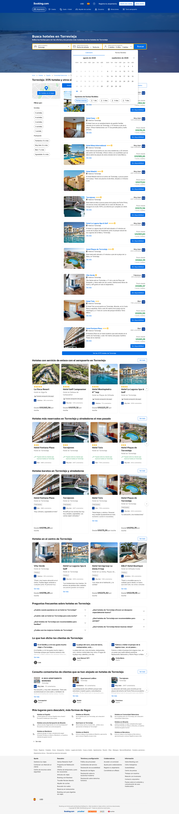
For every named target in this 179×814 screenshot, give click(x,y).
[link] (46, 113)
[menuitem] (39, 9)
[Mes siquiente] (133, 57)
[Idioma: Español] (88, 3)
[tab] (89, 52)
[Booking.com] (41, 3)
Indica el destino (42, 45)
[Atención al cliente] (94, 3)
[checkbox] (102, 66)
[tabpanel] (104, 79)
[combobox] (52, 47)
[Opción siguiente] (147, 388)
